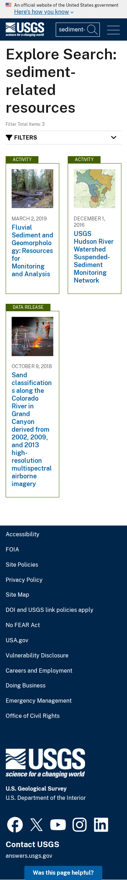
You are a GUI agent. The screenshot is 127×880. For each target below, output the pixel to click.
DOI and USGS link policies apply (49, 610)
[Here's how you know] (63, 9)
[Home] (25, 34)
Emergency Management (39, 701)
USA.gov (17, 640)
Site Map (17, 595)
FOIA (12, 550)
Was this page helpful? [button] (63, 872)
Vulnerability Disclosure (37, 655)
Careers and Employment (39, 671)
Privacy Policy (24, 580)
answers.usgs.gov (29, 855)
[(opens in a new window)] (15, 823)
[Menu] (113, 30)
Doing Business (26, 686)
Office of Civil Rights (33, 716)
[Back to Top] (101, 854)
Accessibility (23, 534)
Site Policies (22, 565)
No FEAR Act (23, 625)
